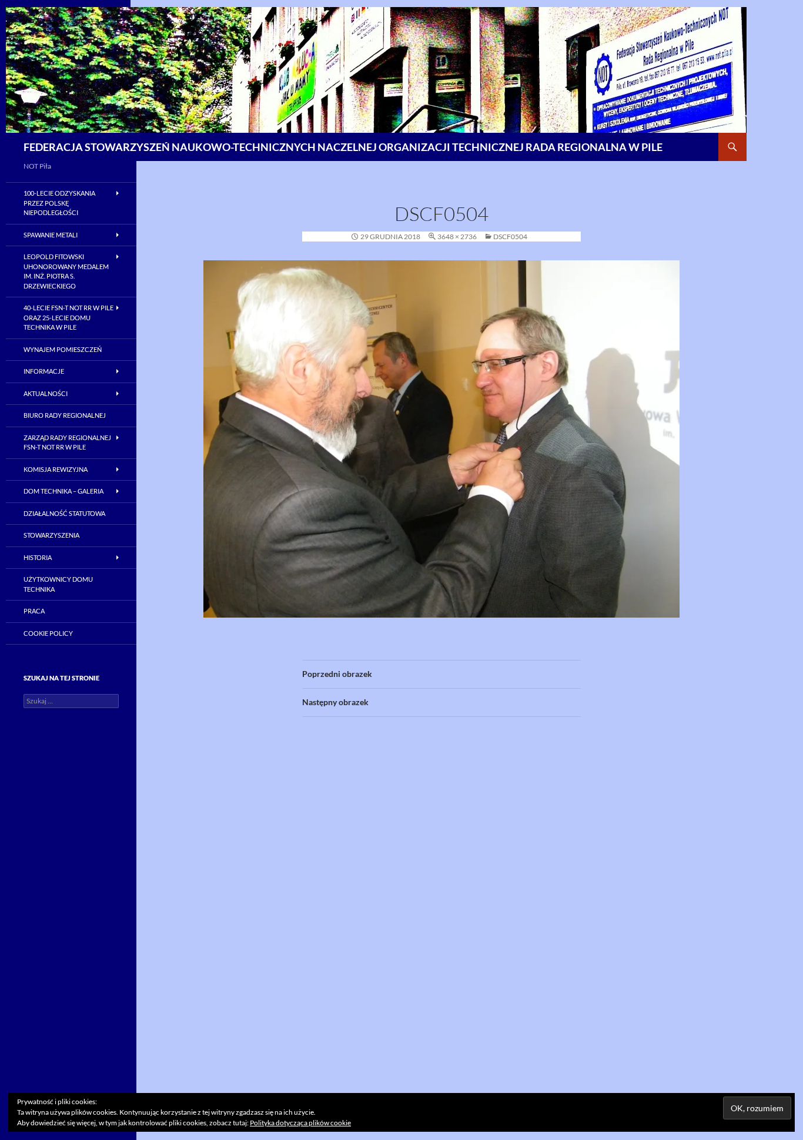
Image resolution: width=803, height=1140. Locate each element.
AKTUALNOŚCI (46, 393)
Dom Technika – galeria (63, 491)
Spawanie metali (51, 235)
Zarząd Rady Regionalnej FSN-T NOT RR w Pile (67, 442)
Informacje (44, 371)
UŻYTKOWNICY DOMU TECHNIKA (58, 584)
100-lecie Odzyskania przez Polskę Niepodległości (59, 202)
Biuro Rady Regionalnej (65, 415)
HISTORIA (38, 557)
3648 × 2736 (457, 236)
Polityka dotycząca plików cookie (300, 1122)
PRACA (34, 611)
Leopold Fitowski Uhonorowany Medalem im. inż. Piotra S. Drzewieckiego (66, 271)
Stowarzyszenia (51, 535)
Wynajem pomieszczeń (63, 349)
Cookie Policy (48, 633)
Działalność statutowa (64, 513)
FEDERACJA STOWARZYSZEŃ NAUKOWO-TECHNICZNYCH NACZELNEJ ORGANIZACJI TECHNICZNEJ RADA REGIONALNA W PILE (343, 146)
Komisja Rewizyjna (56, 469)
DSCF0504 (510, 236)
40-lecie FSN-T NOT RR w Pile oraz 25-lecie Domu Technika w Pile (68, 317)
